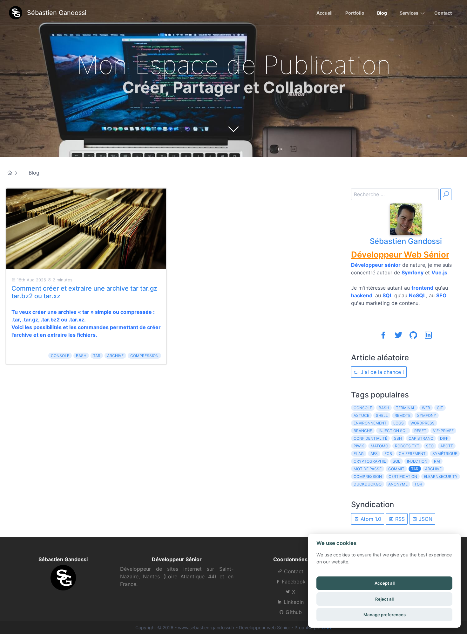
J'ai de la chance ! (381, 372)
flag (359, 453)
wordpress (422, 423)
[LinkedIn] (428, 335)
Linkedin (293, 602)
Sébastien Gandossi (406, 241)
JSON (424, 519)
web (426, 407)
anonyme (398, 484)
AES (374, 453)
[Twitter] (398, 335)
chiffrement (412, 453)
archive (115, 355)
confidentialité (370, 438)
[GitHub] (413, 335)
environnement (370, 423)
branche (363, 430)
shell (382, 415)
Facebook (293, 581)
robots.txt (407, 446)
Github (293, 612)
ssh (398, 438)
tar (96, 355)
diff (444, 438)
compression (144, 355)
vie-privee (443, 430)
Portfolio (354, 13)
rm (437, 461)
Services (409, 13)
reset (420, 430)
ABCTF (446, 446)
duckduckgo (368, 484)
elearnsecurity (440, 476)
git (440, 407)
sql (396, 461)
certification (403, 476)
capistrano (421, 438)
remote (402, 415)
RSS (399, 519)
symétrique (444, 453)
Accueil (324, 13)
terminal (405, 407)
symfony (426, 415)
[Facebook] (383, 335)
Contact (443, 13)
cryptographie (370, 461)
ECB (388, 453)
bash (81, 355)
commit (396, 468)
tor (418, 484)
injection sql (393, 430)
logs (398, 423)
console (60, 355)
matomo (379, 446)
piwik (359, 446)
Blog (382, 13)
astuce (361, 415)
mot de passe (368, 468)
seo (430, 446)
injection (417, 461)
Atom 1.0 (370, 519)
